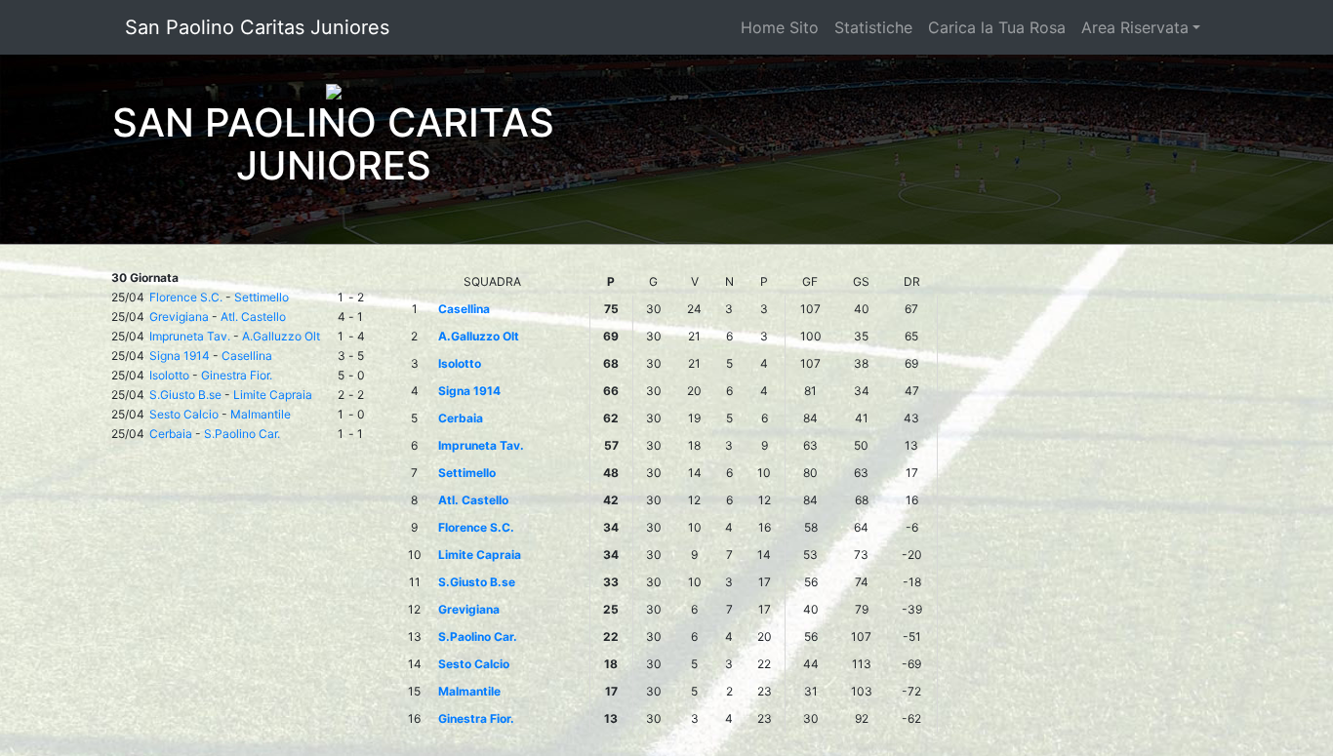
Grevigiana (179, 316)
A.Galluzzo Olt (281, 336)
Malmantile (260, 414)
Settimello (261, 297)
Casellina (247, 355)
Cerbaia (170, 433)
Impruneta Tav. (189, 336)
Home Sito (780, 27)
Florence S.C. (185, 297)
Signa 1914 (179, 355)
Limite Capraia (272, 394)
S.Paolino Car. (242, 433)
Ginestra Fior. (236, 375)
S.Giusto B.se (185, 394)
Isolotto (169, 375)
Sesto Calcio (184, 414)
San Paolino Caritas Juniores (257, 27)
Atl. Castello (253, 316)
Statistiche (873, 27)
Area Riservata (1135, 27)
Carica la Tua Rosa (997, 27)
